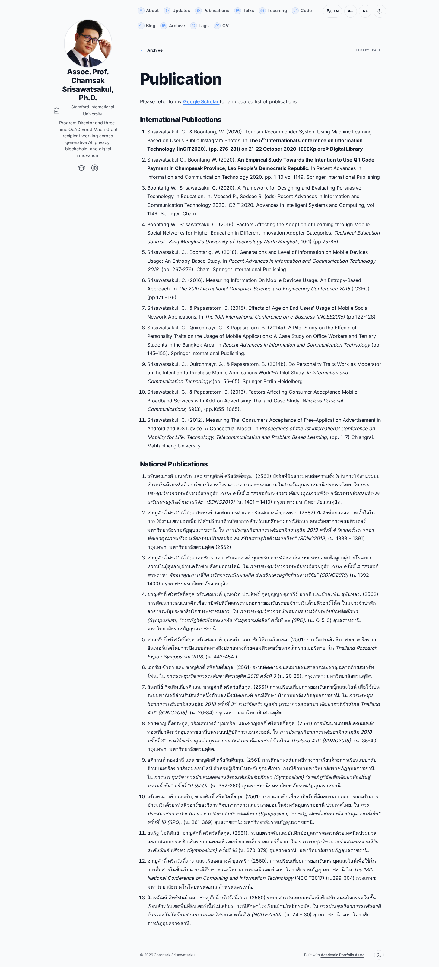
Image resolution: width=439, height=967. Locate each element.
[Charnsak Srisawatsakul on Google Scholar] (81, 167)
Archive (151, 50)
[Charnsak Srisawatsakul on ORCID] (94, 167)
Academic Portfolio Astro (342, 955)
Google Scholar (201, 101)
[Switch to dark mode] (380, 11)
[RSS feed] (379, 955)
